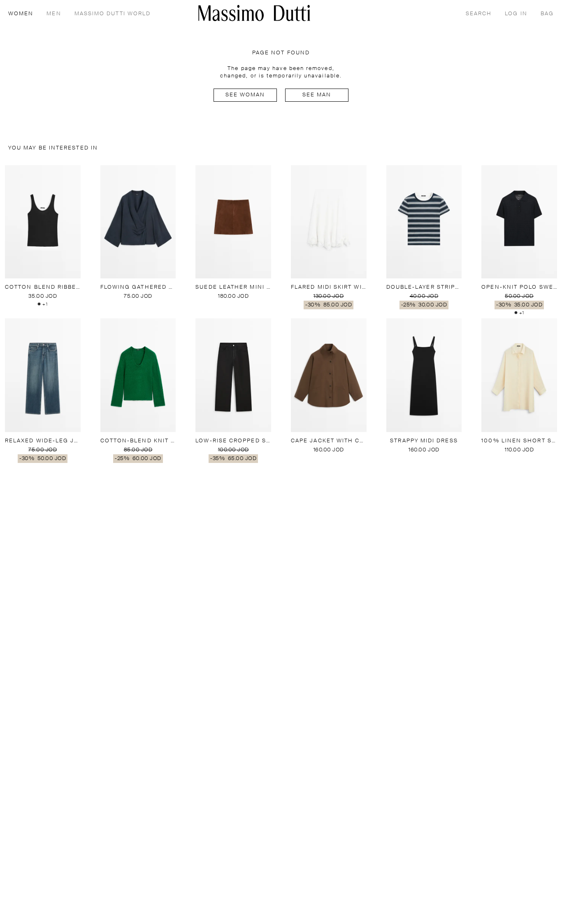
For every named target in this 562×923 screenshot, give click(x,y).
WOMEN (20, 13)
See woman (245, 95)
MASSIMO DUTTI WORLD (112, 13)
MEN (53, 13)
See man (317, 95)
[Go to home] (254, 13)
